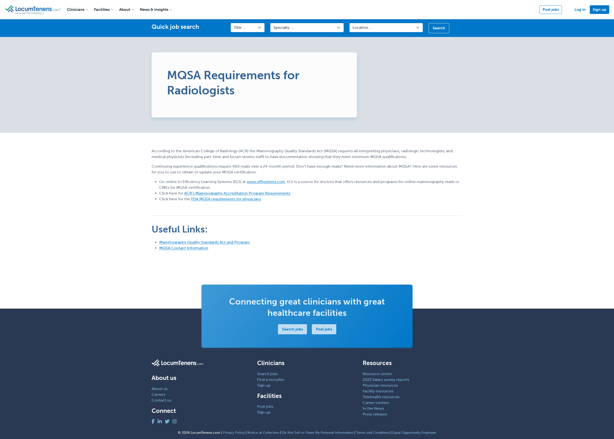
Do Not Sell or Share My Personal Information (317, 433)
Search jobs (292, 329)
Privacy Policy (234, 433)
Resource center (377, 374)
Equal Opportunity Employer (414, 433)
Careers (158, 394)
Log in (580, 9)
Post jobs (551, 9)
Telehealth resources (381, 397)
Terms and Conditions (373, 433)
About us (160, 388)
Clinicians (75, 9)
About (124, 9)
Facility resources (378, 391)
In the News (373, 408)
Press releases (375, 414)
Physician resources (380, 385)
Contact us (161, 400)
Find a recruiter (270, 379)
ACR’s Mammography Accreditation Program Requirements (237, 193)
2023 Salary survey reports (386, 379)
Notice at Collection (263, 433)
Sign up (599, 9)
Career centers (376, 402)
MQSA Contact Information (183, 248)
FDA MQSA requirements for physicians (226, 199)
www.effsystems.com (266, 181)
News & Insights (154, 9)
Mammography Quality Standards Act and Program (204, 242)
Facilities (102, 9)
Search (439, 28)
